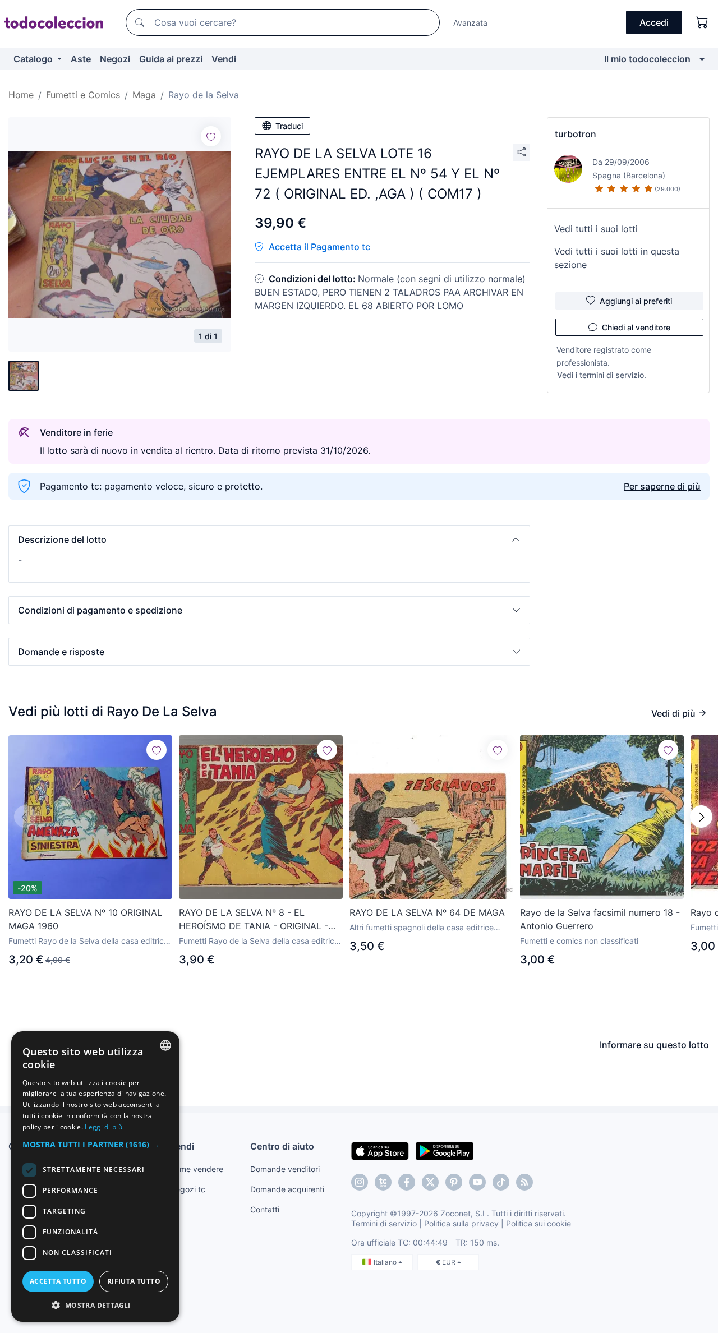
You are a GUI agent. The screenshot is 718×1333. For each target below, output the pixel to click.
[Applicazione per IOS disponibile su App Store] (380, 1150)
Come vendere (196, 1169)
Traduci (289, 126)
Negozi (115, 58)
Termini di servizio (384, 1223)
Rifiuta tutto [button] (133, 1281)
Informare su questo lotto (654, 1044)
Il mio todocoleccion (647, 58)
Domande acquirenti (287, 1189)
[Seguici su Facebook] (406, 1182)
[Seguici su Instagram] (359, 1182)
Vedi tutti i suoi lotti (596, 228)
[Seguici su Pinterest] (453, 1182)
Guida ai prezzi (170, 58)
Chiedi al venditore (636, 327)
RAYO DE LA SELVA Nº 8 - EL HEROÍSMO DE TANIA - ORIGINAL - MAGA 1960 (253, 920)
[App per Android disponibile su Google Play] (444, 1150)
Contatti (264, 1209)
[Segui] (211, 136)
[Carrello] (702, 22)
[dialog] (95, 1176)
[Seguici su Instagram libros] (383, 1182)
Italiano (386, 1262)
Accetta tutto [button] (58, 1281)
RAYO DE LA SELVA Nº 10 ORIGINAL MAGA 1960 (85, 919)
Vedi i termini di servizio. (601, 375)
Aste (81, 58)
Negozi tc (187, 1189)
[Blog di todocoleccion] (524, 1182)
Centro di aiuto (282, 1146)
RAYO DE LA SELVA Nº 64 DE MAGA (427, 912)
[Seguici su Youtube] (477, 1182)
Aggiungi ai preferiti (636, 301)
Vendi (223, 58)
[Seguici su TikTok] (501, 1182)
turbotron (575, 134)
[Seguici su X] (430, 1182)
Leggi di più (103, 1127)
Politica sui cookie (538, 1223)
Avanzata (470, 22)
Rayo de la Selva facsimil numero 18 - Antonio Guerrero (600, 919)
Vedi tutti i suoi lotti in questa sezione (616, 258)
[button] (269, 539)
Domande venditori (285, 1169)
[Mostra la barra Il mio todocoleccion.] (702, 59)
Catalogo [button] (34, 58)
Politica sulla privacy (461, 1223)
